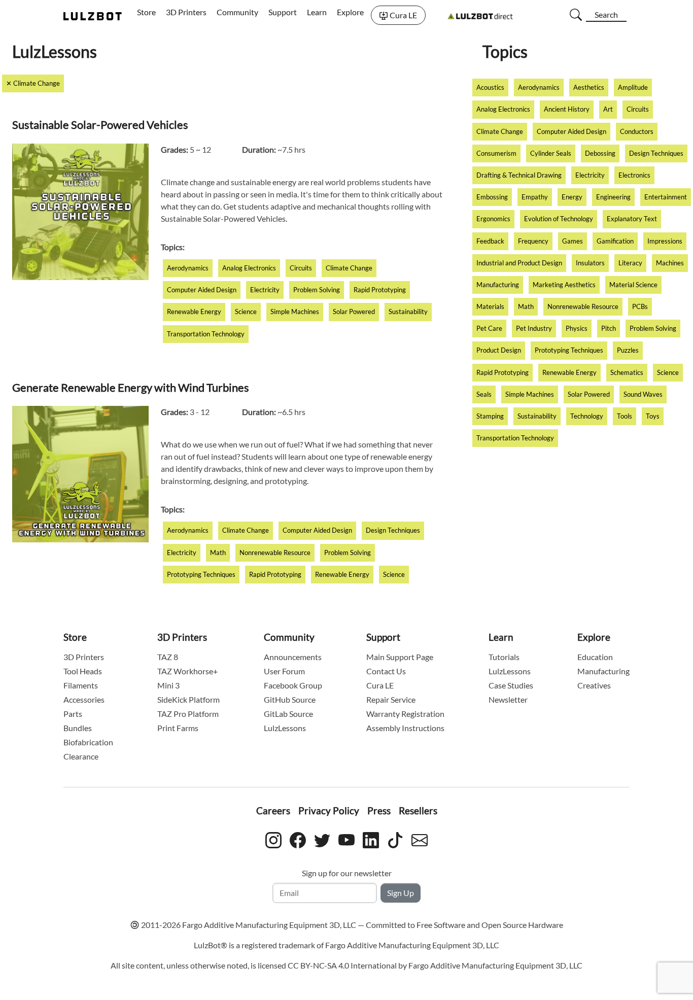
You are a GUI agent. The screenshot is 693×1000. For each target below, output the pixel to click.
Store (146, 12)
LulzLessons (285, 728)
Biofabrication (88, 742)
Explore (350, 12)
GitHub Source (290, 699)
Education (595, 657)
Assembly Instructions (405, 728)
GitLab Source (288, 713)
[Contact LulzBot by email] (419, 838)
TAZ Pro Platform (188, 713)
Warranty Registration (405, 713)
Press (379, 810)
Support (282, 12)
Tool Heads (82, 671)
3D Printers (186, 12)
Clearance (80, 756)
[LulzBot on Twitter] (322, 838)
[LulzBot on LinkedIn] (371, 838)
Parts (72, 713)
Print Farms (177, 728)
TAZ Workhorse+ (187, 671)
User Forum (284, 671)
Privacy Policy (328, 810)
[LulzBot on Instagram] (273, 838)
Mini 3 (168, 685)
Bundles (77, 728)
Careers (273, 810)
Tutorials (504, 657)
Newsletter (508, 699)
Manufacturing (603, 671)
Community (237, 12)
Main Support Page (399, 657)
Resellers (418, 810)
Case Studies (511, 685)
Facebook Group (293, 685)
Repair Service (390, 699)
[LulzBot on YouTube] (346, 838)
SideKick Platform (188, 699)
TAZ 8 (167, 657)
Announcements (293, 657)
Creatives (594, 685)
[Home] (92, 15)
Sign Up (400, 893)
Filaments (80, 685)
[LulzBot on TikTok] (395, 838)
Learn (317, 12)
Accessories (84, 699)
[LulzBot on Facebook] (298, 838)
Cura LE (403, 15)
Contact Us (386, 671)
